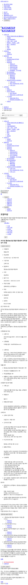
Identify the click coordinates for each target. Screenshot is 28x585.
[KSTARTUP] (8, 29)
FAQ (8, 88)
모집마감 (9, 54)
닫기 (6, 237)
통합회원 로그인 (8, 15)
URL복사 (6, 223)
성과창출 (12, 78)
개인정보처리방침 (9, 562)
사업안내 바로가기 (5, 246)
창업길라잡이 (13, 65)
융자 (8, 46)
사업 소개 (12, 82)
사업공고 (6, 137)
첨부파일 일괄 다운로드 (6, 514)
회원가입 (6, 13)
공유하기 (3, 221)
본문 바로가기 (4, 1)
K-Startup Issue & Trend (13, 59)
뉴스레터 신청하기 (5, 566)
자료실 (9, 101)
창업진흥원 (7, 6)
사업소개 (6, 121)
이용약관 (6, 563)
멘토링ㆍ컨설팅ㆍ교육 (13, 42)
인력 (8, 47)
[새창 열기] (1, 104)
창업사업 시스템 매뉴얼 (16, 95)
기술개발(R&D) (11, 39)
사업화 (9, 38)
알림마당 (6, 142)
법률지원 (9, 203)
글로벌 (9, 49)
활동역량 (12, 77)
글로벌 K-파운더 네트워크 (14, 80)
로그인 (5, 12)
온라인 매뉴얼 (11, 91)
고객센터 (6, 173)
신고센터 (9, 96)
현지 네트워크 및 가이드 (16, 83)
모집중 (9, 52)
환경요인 (12, 75)
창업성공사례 (13, 67)
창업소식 (12, 64)
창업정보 (9, 62)
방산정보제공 (10, 72)
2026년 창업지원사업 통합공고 (15, 36)
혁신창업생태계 (11, 73)
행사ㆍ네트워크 (11, 44)
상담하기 (9, 90)
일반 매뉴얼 (13, 93)
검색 (3, 115)
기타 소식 (12, 85)
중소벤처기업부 (8, 4)
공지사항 (9, 57)
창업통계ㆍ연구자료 (15, 70)
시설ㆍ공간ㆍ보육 (12, 41)
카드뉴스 (9, 60)
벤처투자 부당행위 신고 (16, 99)
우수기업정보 (13, 68)
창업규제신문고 (14, 98)
